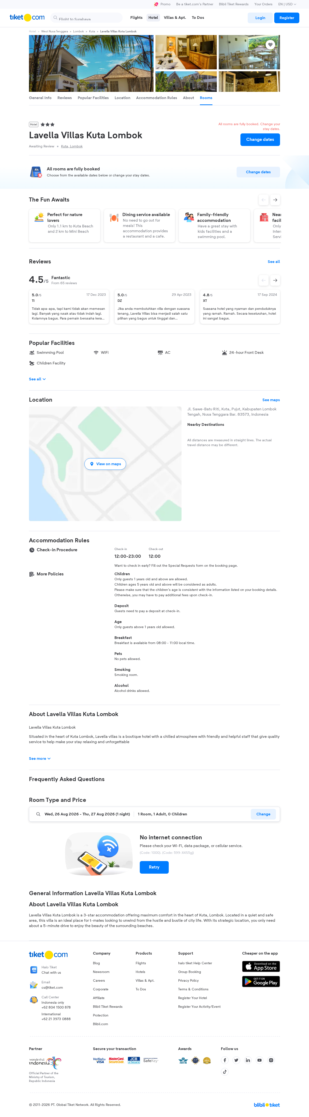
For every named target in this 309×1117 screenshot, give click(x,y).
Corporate (100, 989)
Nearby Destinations (205, 424)
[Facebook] (225, 1060)
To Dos (141, 989)
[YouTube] (259, 1060)
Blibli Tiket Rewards (234, 4)
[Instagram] (271, 1060)
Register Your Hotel (192, 998)
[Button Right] (275, 280)
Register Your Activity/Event (199, 1007)
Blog (96, 963)
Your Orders (263, 4)
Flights (141, 963)
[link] (260, 18)
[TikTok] (225, 1072)
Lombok (78, 31)
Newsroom (101, 972)
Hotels (140, 972)
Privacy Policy (188, 981)
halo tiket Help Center (195, 963)
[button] (105, 463)
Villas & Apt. (145, 981)
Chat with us (51, 973)
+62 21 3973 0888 (56, 1019)
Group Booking (189, 972)
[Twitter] (236, 1060)
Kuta (92, 31)
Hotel (32, 31)
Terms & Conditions (193, 989)
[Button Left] (263, 280)
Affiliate (99, 998)
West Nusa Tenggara (54, 31)
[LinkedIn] (248, 1060)
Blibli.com (100, 1024)
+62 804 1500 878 (56, 1007)
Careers (99, 981)
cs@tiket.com (52, 988)
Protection (100, 1015)
